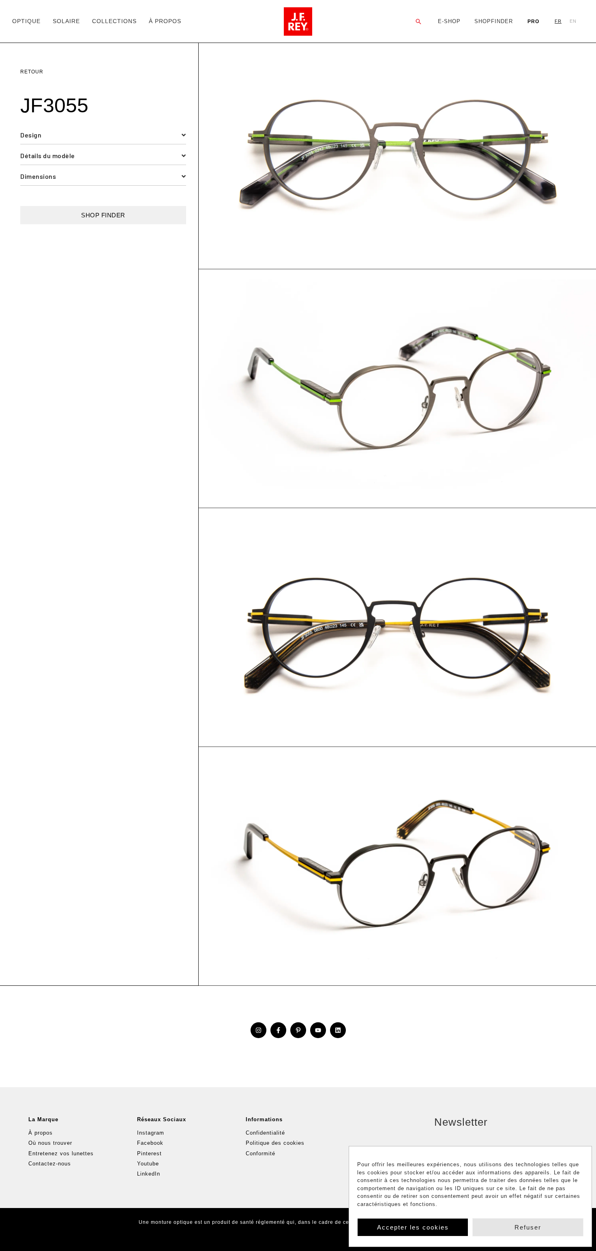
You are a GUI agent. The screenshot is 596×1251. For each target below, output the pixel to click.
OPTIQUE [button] (26, 21)
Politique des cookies (275, 1143)
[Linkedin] (338, 1030)
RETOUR (31, 72)
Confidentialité (265, 1133)
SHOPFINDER (493, 21)
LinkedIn (148, 1174)
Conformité (260, 1153)
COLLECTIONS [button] (114, 21)
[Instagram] (258, 1030)
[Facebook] (278, 1030)
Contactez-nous (49, 1164)
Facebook (150, 1143)
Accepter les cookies (413, 1227)
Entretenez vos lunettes (61, 1153)
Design (30, 135)
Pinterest (149, 1153)
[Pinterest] (298, 1030)
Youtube (148, 1164)
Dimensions (38, 176)
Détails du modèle (47, 155)
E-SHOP (449, 21)
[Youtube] (318, 1030)
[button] (418, 21)
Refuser (528, 1227)
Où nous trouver (50, 1143)
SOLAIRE (66, 21)
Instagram (150, 1133)
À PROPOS (165, 21)
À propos (40, 1133)
